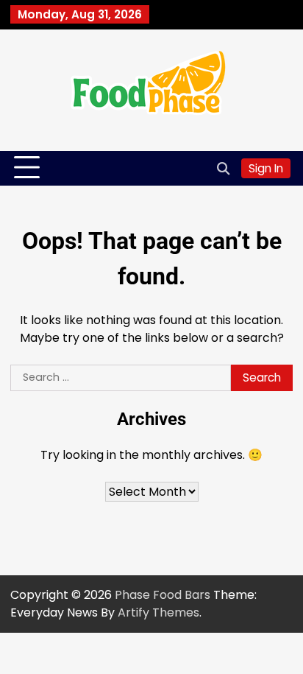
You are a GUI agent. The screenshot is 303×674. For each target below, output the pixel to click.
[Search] (223, 168)
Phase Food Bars (162, 594)
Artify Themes (158, 612)
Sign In (266, 168)
